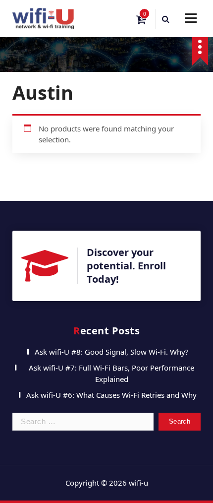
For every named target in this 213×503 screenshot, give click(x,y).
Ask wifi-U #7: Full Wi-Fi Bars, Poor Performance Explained (111, 373)
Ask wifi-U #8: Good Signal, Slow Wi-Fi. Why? (112, 352)
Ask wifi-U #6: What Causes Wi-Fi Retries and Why (111, 395)
